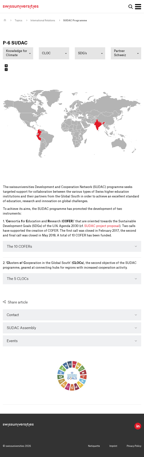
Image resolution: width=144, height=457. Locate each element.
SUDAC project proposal (101, 226)
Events (12, 341)
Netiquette (94, 446)
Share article (18, 302)
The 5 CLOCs (17, 278)
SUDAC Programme (75, 20)
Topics (18, 20)
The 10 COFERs (19, 246)
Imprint (113, 446)
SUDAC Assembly (21, 328)
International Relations (43, 20)
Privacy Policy (134, 446)
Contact (13, 315)
